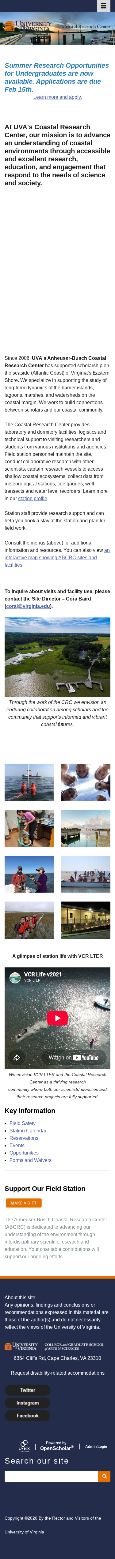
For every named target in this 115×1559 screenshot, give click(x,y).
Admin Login (96, 1446)
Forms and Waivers (31, 1160)
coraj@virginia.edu (28, 606)
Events (17, 1145)
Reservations (24, 1138)
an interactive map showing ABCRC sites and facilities (57, 558)
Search (104, 1476)
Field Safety (23, 1123)
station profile (32, 498)
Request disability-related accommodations (58, 1373)
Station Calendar (28, 1130)
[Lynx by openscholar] (29, 1446)
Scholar (56, 1446)
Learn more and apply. (57, 97)
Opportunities (24, 1152)
